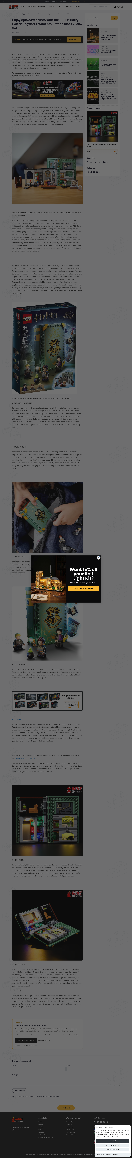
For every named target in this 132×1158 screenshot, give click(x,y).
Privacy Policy (100, 1154)
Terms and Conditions (111, 1154)
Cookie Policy (120, 1134)
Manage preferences (112, 1149)
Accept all (113, 1141)
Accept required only (112, 1145)
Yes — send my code (83, 588)
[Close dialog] (98, 557)
